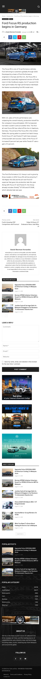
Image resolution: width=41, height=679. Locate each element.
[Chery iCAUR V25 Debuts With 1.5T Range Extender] (7, 505)
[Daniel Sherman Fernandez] (3, 32)
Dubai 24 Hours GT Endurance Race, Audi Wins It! (30, 224)
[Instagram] (20, 659)
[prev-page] (3, 315)
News (11, 19)
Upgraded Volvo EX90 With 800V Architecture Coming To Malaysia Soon (25, 286)
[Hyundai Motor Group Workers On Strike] (7, 516)
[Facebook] (10, 37)
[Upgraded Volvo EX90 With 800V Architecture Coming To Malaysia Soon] (7, 288)
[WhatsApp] (24, 37)
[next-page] (6, 315)
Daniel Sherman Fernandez (13, 32)
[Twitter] (15, 37)
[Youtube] (25, 659)
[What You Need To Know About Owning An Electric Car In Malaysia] (7, 526)
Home (3, 16)
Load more (20, 534)
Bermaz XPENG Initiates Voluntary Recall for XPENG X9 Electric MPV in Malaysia (26, 297)
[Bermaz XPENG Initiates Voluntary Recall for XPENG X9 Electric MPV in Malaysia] (7, 298)
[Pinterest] (19, 37)
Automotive (10, 16)
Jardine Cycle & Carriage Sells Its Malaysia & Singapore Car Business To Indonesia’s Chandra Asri (26, 307)
